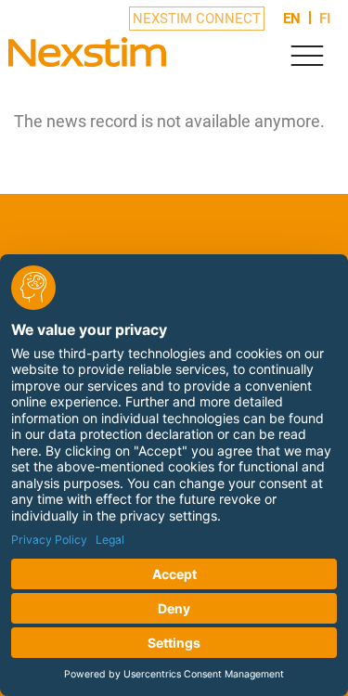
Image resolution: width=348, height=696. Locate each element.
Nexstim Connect (197, 18)
